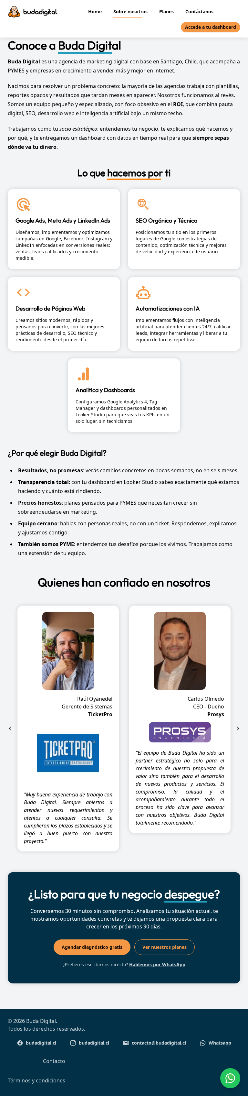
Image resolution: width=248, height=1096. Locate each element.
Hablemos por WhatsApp (157, 964)
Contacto (54, 1061)
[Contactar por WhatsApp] (230, 1078)
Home (95, 11)
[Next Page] (238, 728)
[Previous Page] (10, 728)
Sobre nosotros (130, 11)
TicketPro (100, 714)
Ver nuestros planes (164, 947)
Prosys (215, 714)
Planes (166, 11)
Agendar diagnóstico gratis (92, 947)
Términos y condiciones (36, 1080)
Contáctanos (199, 11)
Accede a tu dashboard (210, 27)
